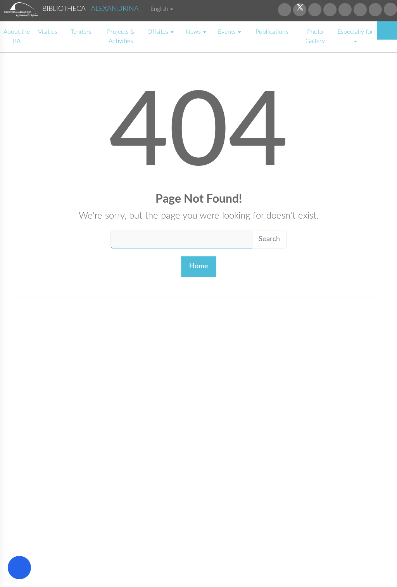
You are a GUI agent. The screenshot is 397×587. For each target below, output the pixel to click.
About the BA (16, 36)
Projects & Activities (121, 36)
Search (269, 239)
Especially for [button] (355, 32)
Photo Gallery (315, 36)
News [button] (194, 32)
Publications (271, 32)
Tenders (81, 32)
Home (198, 266)
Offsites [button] (158, 32)
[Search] (387, 30)
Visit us (47, 32)
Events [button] (227, 32)
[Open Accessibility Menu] (19, 567)
